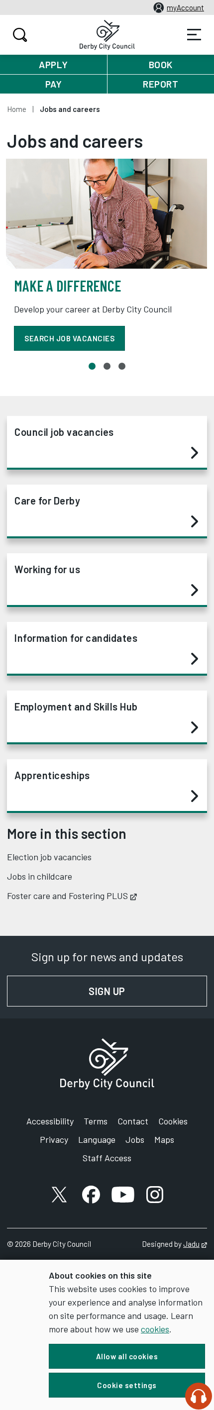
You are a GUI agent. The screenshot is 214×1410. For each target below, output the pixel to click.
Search (20, 35)
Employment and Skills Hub (76, 706)
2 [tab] (107, 366)
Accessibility (50, 1120)
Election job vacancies (49, 856)
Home (16, 108)
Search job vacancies (69, 338)
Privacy (54, 1139)
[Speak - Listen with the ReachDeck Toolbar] (198, 1396)
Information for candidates (75, 638)
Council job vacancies (64, 432)
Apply (53, 64)
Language (96, 1139)
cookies (155, 1328)
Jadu (195, 1243)
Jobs (134, 1139)
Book (161, 64)
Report (160, 84)
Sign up (148, 991)
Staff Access (107, 1157)
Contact (132, 1120)
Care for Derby (47, 500)
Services (194, 35)
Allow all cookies (127, 1356)
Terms (95, 1120)
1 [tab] (92, 366)
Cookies (173, 1120)
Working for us (47, 569)
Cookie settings (127, 1385)
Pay (53, 84)
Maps (164, 1139)
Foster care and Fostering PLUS (72, 895)
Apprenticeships (52, 775)
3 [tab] (121, 366)
